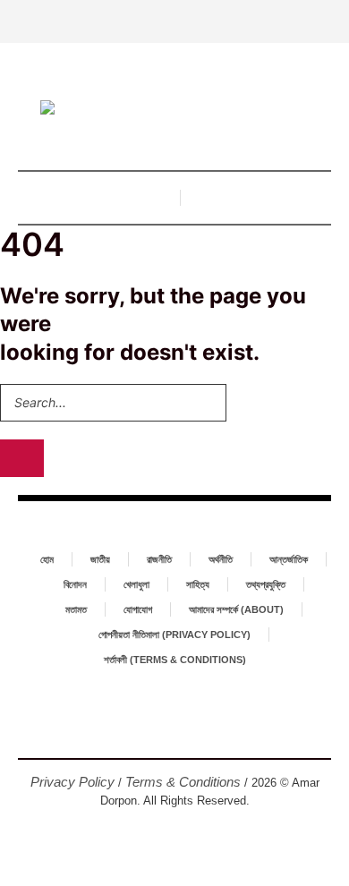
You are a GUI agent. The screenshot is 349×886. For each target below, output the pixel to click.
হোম (47, 559)
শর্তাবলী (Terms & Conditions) (175, 659)
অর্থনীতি (221, 559)
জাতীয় (100, 559)
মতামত (76, 609)
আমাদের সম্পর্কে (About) (236, 609)
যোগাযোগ (137, 609)
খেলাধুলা (136, 584)
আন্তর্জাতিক (288, 559)
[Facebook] (145, 728)
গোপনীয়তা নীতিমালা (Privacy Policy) (174, 634)
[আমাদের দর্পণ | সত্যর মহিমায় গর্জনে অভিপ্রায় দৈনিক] (174, 109)
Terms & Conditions (183, 781)
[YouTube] (203, 728)
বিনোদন (75, 584)
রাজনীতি (159, 559)
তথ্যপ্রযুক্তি (265, 584)
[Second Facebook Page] (174, 728)
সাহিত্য (197, 584)
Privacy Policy (72, 781)
